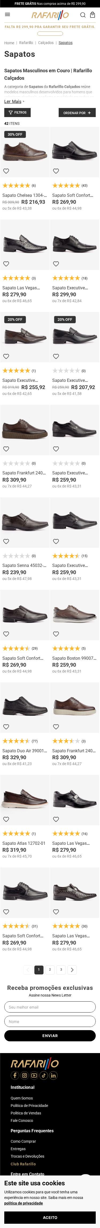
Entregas (18, 1149)
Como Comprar (23, 1141)
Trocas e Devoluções (27, 1156)
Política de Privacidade (29, 1105)
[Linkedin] (53, 1076)
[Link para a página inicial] (10, 43)
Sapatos (66, 43)
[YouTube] (34, 1076)
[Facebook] (15, 1076)
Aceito (50, 1217)
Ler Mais (12, 101)
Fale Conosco (22, 1120)
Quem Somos (22, 1098)
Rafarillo (26, 43)
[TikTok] (43, 1076)
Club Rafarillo (23, 1164)
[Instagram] (24, 1076)
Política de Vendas (26, 1113)
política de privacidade (23, 1203)
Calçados (46, 43)
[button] (17, 112)
